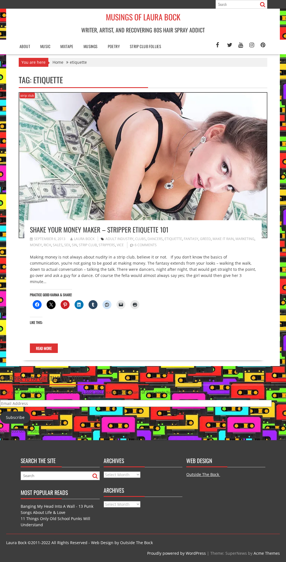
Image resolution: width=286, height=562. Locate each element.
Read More (44, 348)
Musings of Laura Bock (143, 17)
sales (58, 245)
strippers (107, 245)
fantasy (191, 238)
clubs (140, 238)
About (25, 46)
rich (47, 245)
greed (205, 238)
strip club (27, 95)
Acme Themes (267, 553)
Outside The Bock (203, 474)
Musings (91, 46)
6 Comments (146, 245)
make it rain (223, 238)
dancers (155, 238)
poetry (114, 46)
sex (67, 245)
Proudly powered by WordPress (176, 553)
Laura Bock (84, 238)
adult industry (120, 238)
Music (45, 46)
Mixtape (66, 46)
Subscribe (15, 417)
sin (74, 245)
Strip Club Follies (145, 46)
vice (120, 245)
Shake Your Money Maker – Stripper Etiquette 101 (99, 229)
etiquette (173, 238)
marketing (244, 238)
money (36, 245)
